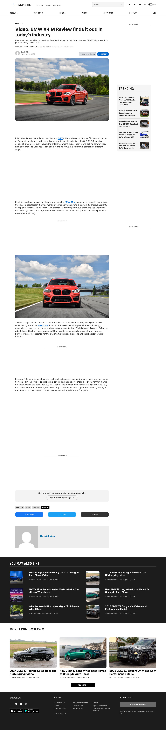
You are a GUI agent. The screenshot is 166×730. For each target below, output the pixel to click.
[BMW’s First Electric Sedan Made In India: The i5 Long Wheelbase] (16, 589)
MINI (154, 13)
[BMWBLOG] (28, 698)
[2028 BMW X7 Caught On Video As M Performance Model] (92, 606)
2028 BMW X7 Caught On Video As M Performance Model (126, 607)
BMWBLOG (18, 47)
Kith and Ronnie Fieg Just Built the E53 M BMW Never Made (127, 145)
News (62, 13)
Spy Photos (108, 13)
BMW (60, 138)
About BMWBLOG (60, 703)
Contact (48, 5)
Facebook (30, 514)
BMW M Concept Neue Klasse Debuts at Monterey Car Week (128, 113)
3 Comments (103, 54)
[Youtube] (140, 4)
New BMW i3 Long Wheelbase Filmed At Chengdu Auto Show (127, 590)
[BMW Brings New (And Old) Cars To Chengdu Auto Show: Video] (16, 572)
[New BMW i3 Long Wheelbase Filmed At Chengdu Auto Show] (92, 589)
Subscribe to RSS (60, 708)
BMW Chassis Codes (80, 703)
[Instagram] (145, 4)
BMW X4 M (19, 24)
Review (28, 507)
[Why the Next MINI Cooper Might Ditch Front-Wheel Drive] (16, 606)
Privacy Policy (78, 708)
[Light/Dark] (150, 5)
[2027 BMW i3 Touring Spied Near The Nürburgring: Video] (92, 572)
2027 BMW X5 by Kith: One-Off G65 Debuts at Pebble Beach (128, 123)
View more (82, 685)
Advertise (39, 5)
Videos (84, 13)
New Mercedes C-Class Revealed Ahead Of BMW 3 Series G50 (128, 134)
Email (96, 514)
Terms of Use (78, 706)
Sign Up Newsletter (100, 706)
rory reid (36, 507)
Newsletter (57, 5)
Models (13, 13)
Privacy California (60, 713)
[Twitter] (135, 4)
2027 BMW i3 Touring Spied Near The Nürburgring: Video (125, 574)
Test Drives (38, 13)
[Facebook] (130, 4)
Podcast (133, 13)
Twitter (63, 514)
